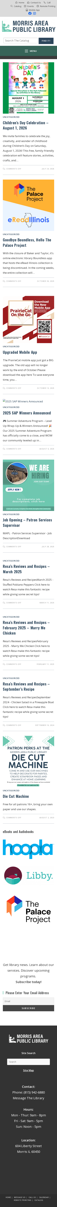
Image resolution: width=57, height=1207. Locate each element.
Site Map (28, 1070)
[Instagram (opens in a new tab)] (34, 13)
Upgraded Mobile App (20, 352)
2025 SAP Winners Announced (27, 413)
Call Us (32, 1197)
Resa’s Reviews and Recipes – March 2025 (26, 568)
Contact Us (36, 2)
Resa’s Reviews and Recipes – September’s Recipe (26, 686)
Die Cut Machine (16, 796)
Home (21, 2)
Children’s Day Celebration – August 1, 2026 (26, 125)
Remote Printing (47, 6)
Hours (28, 1109)
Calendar (44, 1197)
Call (49, 2)
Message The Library (28, 1098)
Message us (19, 1197)
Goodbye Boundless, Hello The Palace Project (27, 242)
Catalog (17, 6)
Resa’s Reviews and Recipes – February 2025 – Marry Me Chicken (26, 627)
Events (30, 6)
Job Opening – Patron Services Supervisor (27, 522)
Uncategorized (11, 117)
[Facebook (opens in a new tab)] (30, 13)
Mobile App (34, 10)
